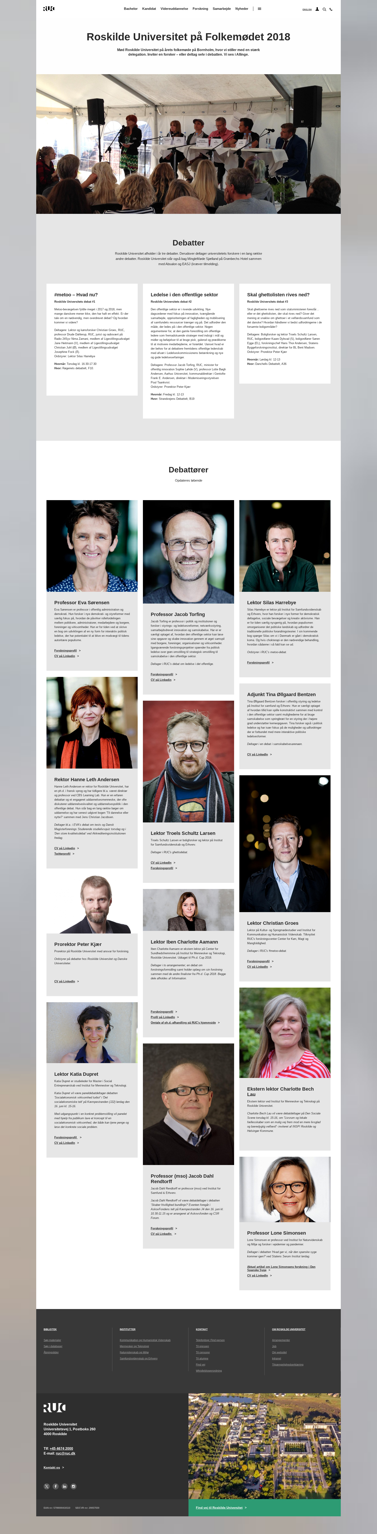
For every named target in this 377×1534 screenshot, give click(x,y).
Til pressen (202, 1346)
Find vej (200, 1364)
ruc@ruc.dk (65, 1453)
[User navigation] (317, 9)
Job (274, 1346)
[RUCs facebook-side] (56, 1486)
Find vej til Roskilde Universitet (219, 1507)
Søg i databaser (53, 1346)
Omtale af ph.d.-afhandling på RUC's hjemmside (183, 1022)
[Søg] (324, 9)
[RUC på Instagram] (73, 1486)
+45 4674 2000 (61, 1448)
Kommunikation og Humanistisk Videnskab (145, 1340)
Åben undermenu (259, 9)
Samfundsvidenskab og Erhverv (139, 1358)
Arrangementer (281, 1340)
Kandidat (149, 8)
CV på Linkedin (64, 656)
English (307, 10)
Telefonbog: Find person (210, 1340)
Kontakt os (52, 1467)
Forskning (200, 8)
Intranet (276, 1358)
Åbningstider (51, 1352)
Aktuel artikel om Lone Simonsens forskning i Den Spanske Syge (281, 1268)
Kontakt (202, 1329)
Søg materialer (52, 1340)
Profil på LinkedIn (163, 1017)
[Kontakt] (331, 10)
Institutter (127, 1329)
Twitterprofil (62, 853)
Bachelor (131, 8)
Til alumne (202, 1358)
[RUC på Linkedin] (65, 1486)
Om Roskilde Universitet (288, 1329)
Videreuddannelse (174, 8)
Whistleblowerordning (209, 1370)
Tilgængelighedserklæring (287, 1364)
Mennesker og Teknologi (134, 1346)
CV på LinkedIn (257, 754)
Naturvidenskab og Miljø (134, 1352)
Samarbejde (222, 8)
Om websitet (279, 1352)
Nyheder (241, 8)
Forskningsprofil (65, 650)
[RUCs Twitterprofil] (47, 1486)
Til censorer (203, 1352)
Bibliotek (50, 1329)
